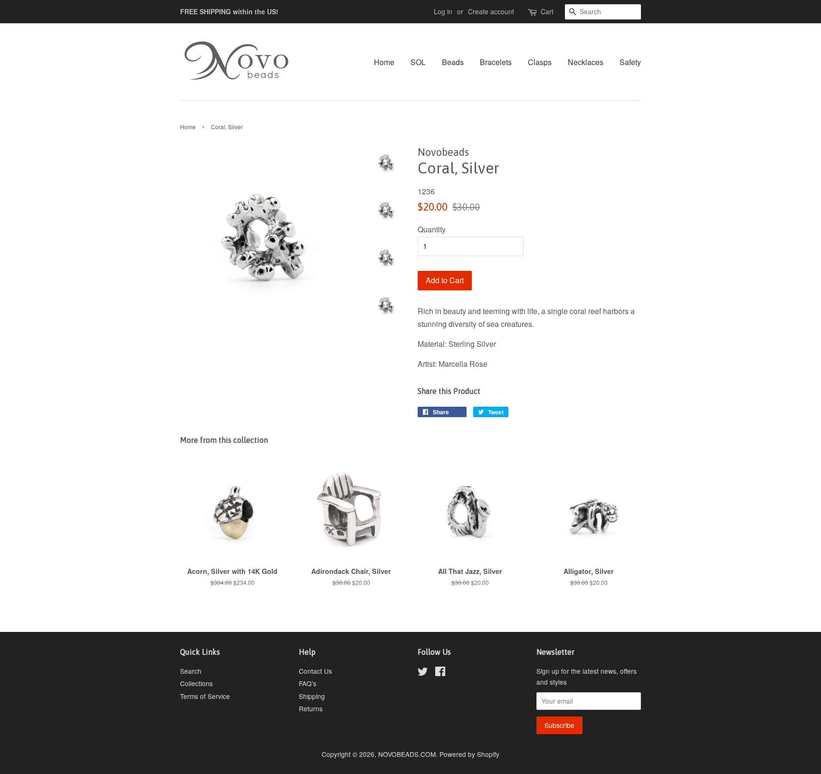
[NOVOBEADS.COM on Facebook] (440, 673)
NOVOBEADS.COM (407, 754)
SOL (418, 62)
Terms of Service (205, 696)
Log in (443, 11)
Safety (630, 62)
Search (190, 671)
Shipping (312, 696)
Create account (491, 11)
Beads (453, 62)
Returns (311, 708)
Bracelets (496, 62)
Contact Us (315, 671)
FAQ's (307, 683)
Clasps (540, 62)
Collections (196, 683)
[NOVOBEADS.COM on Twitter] (423, 673)
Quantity (432, 229)
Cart (547, 11)
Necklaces (585, 62)
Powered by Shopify (469, 754)
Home (384, 62)
